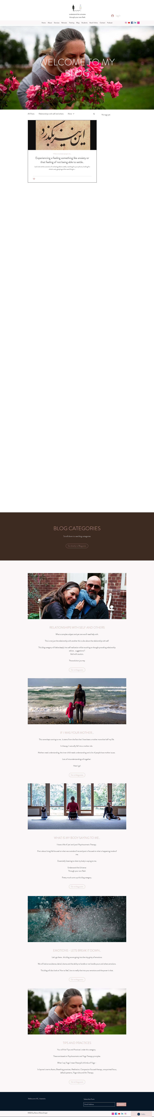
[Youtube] (129, 23)
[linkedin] (122, 1114)
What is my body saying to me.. (62, 154)
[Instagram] (126, 23)
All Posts (31, 113)
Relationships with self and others (51, 113)
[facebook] (116, 1114)
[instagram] (125, 1114)
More (70, 113)
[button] (56, 22)
